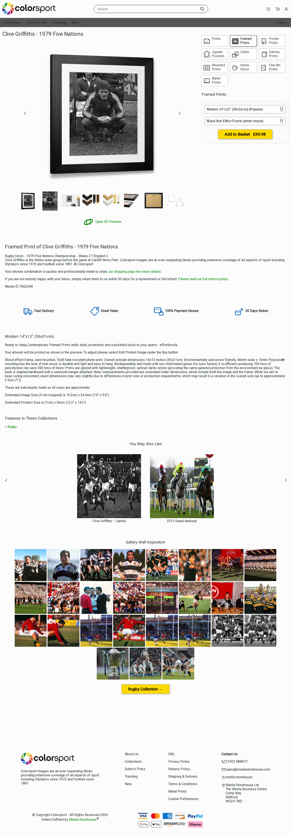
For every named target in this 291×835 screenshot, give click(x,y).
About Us (131, 754)
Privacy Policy (179, 762)
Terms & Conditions (182, 784)
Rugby (12, 427)
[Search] (202, 9)
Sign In (282, 22)
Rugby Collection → (145, 689)
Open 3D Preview (107, 222)
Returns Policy (179, 769)
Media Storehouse (83, 820)
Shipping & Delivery (182, 776)
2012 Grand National (182, 521)
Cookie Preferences (183, 799)
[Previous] (24, 113)
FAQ (171, 754)
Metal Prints (177, 791)
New (75, 22)
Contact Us (229, 754)
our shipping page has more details (134, 272)
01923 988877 (237, 762)
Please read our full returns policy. (203, 279)
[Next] (180, 113)
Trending (59, 22)
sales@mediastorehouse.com (248, 769)
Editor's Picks (37, 22)
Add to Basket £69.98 (245, 134)
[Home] (28, 14)
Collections (12, 22)
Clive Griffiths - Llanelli (109, 521)
